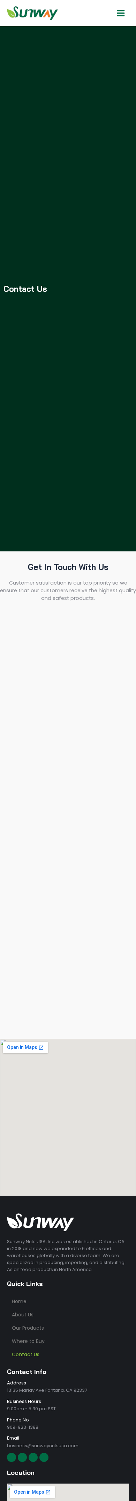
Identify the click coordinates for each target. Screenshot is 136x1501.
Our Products (28, 1327)
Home (19, 1301)
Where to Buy (28, 1341)
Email (13, 1438)
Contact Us (25, 1354)
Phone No (18, 1420)
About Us (22, 1314)
